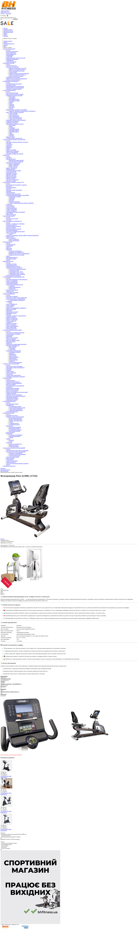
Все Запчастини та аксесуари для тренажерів (17, 450)
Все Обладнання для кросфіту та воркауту (16, 184)
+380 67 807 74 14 (5, 12)
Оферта (5, 34)
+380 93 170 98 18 (5, 10)
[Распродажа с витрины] (7, 26)
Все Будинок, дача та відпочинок (14, 366)
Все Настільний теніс (11, 65)
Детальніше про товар (6, 776)
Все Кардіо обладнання (12, 51)
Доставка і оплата (7, 29)
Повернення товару (8, 32)
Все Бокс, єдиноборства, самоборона (15, 223)
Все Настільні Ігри (10, 244)
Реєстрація (8, 13)
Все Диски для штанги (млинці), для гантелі (17, 142)
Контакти (5, 36)
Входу (3, 13)
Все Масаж (9, 157)
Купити (2, 539)
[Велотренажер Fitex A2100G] (26, 538)
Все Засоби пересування (12, 403)
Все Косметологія (10, 380)
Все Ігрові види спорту (12, 415)
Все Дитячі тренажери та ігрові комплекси (16, 279)
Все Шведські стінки (11, 264)
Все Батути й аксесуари (12, 218)
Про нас (5, 28)
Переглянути (4, 777)
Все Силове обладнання (12, 93)
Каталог (8, 50)
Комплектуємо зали (8, 30)
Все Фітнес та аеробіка (11, 296)
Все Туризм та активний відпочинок (15, 332)
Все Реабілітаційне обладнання (14, 83)
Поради (5, 33)
